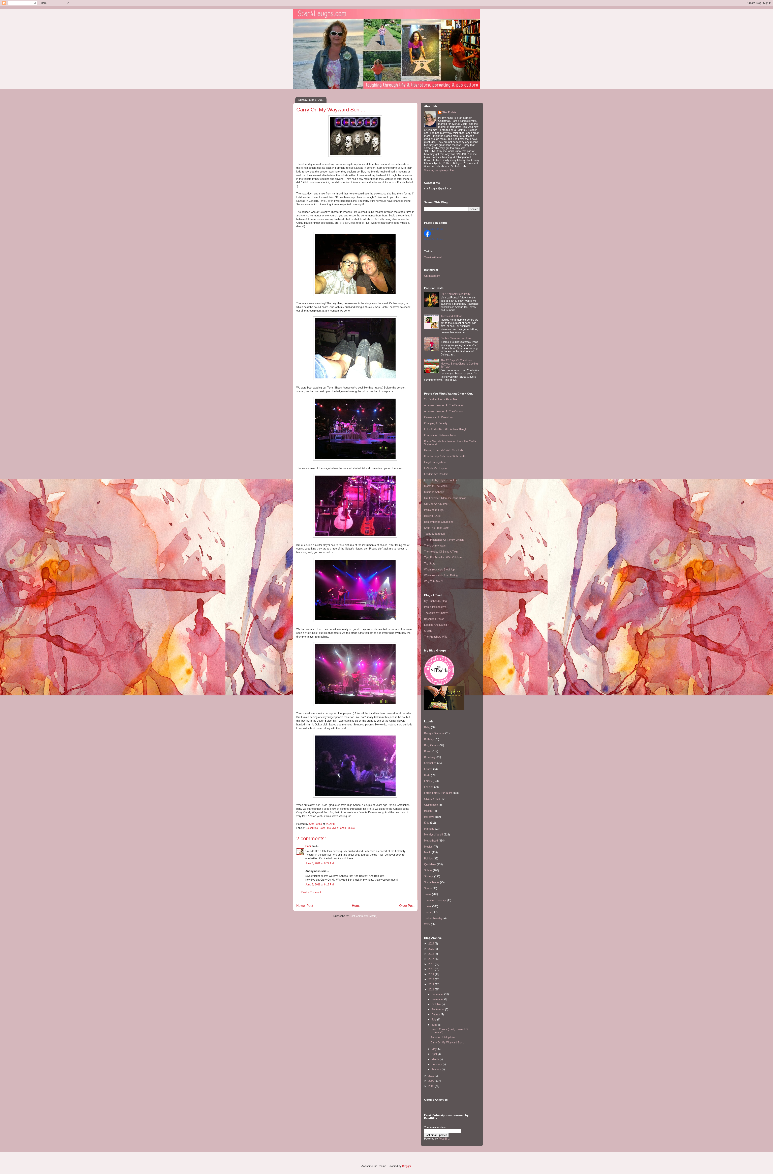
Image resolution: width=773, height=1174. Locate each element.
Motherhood (431, 840)
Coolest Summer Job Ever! (456, 338)
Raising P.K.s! (432, 515)
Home (356, 905)
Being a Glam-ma (434, 733)
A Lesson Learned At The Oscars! (444, 411)
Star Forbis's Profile (433, 229)
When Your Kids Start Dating (441, 575)
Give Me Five (432, 798)
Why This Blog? (433, 581)
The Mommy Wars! (435, 545)
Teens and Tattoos (451, 316)
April (435, 1054)
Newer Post (304, 905)
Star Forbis (449, 112)
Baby (427, 727)
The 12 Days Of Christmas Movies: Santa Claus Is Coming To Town (459, 363)
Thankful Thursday (435, 900)
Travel (427, 906)
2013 (431, 979)
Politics (428, 858)
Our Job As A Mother (436, 503)
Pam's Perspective (435, 606)
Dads (322, 827)
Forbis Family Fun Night (438, 792)
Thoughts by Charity (436, 612)
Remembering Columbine (438, 521)
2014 (431, 974)
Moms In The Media (435, 485)
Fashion (428, 787)
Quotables (430, 864)
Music (351, 827)
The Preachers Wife (435, 636)
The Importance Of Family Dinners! (444, 539)
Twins (427, 912)
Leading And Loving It (436, 624)
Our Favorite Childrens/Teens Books (445, 498)
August (436, 1014)
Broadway (430, 757)
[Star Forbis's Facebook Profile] (427, 235)
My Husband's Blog (435, 601)
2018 (431, 953)
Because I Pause (434, 618)
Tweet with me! (433, 257)
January (437, 1069)
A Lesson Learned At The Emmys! (444, 405)
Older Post (406, 905)
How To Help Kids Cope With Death (444, 456)
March (436, 1059)
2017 (431, 958)
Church (428, 769)
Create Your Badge (433, 239)
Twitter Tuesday (433, 918)
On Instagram (432, 275)
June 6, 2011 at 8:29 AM (319, 863)
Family (428, 780)
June (435, 1024)
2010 (431, 1075)
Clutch (428, 630)
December (438, 994)
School (428, 870)
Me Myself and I (336, 827)
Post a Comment (311, 892)
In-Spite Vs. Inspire (435, 468)
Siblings (428, 876)
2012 (431, 984)
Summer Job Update (443, 1037)
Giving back (431, 804)
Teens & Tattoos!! (434, 533)
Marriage (429, 828)
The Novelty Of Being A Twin (441, 551)
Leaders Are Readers (436, 474)
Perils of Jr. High (433, 509)
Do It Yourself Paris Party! (456, 293)
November (438, 999)
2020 (431, 948)
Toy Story (429, 563)
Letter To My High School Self (441, 480)
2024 (431, 943)
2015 (431, 969)
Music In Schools (434, 491)
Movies (428, 846)
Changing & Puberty (435, 423)
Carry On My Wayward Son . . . (449, 1042)
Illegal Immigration (434, 462)
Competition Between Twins (440, 435)
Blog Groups (431, 745)
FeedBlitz (444, 1138)
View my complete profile (439, 170)
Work (427, 924)
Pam (308, 846)
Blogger (406, 1166)
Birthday (429, 739)
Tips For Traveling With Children (443, 557)
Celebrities (312, 827)
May (434, 1048)
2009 (431, 1080)
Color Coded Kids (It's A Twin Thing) (445, 429)
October (437, 1004)
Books (428, 751)
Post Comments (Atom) (363, 915)
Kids (426, 822)
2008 (431, 1086)
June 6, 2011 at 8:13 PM (319, 884)
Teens (427, 894)
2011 (431, 989)
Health (428, 810)
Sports (428, 888)
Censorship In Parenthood (439, 417)
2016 (431, 964)
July (434, 1019)
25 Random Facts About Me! (441, 399)
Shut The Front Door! (436, 527)
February (437, 1064)
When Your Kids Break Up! (439, 569)
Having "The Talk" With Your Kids (443, 450)
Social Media (431, 882)
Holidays (429, 816)
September (438, 1009)
